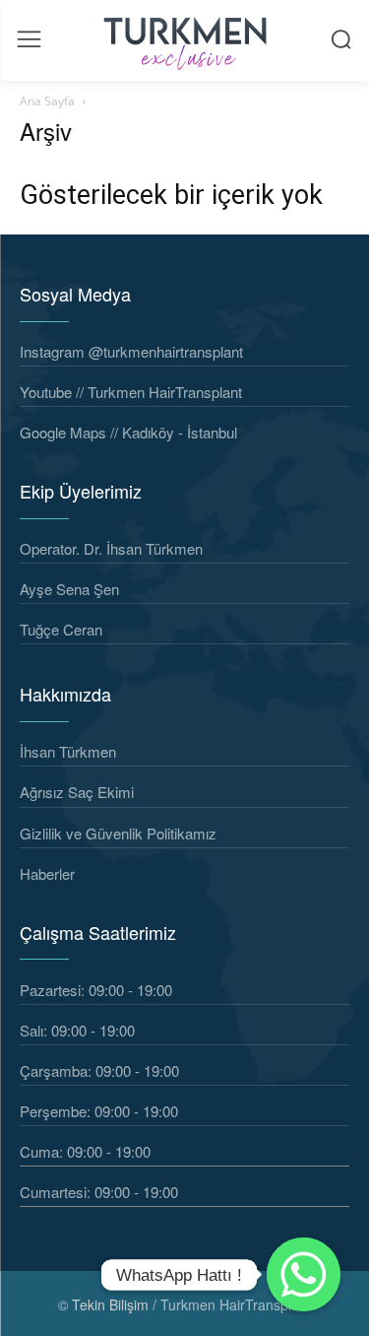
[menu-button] (29, 39)
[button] (341, 39)
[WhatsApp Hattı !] (303, 1274)
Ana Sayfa (47, 101)
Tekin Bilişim (110, 1304)
